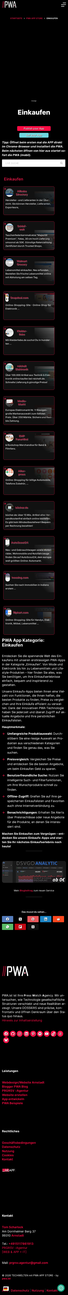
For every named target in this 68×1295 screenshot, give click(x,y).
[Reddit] (58, 919)
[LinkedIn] (45, 919)
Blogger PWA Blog (15, 1086)
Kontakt (7, 1159)
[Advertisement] (34, 63)
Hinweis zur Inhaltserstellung (22, 1020)
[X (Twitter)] (20, 919)
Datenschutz (11, 1147)
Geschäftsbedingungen (19, 1142)
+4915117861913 (21, 1243)
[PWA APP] (8, 1170)
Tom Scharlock (12, 1227)
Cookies (8, 1155)
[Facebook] (7, 919)
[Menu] (63, 4)
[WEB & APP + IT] (14, 1252)
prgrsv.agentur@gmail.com (28, 1262)
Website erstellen (14, 1095)
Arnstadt (17, 1235)
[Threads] (33, 927)
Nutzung (8, 1151)
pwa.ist (6, 1278)
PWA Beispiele (12, 1103)
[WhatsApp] (7, 927)
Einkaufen (13, 179)
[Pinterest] (33, 919)
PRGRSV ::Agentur (15, 1090)
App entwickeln (13, 1099)
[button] (61, 1288)
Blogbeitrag (26, 890)
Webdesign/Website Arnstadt (23, 1082)
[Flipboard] (20, 927)
